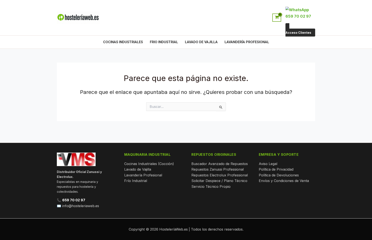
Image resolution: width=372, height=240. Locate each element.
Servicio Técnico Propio (211, 186)
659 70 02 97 (73, 200)
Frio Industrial (164, 42)
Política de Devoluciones (279, 175)
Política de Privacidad (276, 169)
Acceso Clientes (298, 32)
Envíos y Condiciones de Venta (284, 181)
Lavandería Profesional (247, 42)
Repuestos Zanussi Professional (217, 169)
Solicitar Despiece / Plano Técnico (219, 181)
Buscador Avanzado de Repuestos (219, 164)
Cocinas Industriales (123, 42)
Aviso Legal (268, 164)
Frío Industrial (135, 181)
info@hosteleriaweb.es (80, 206)
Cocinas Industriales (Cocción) (149, 164)
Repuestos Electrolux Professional (219, 175)
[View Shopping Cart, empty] (276, 18)
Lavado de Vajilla (201, 42)
